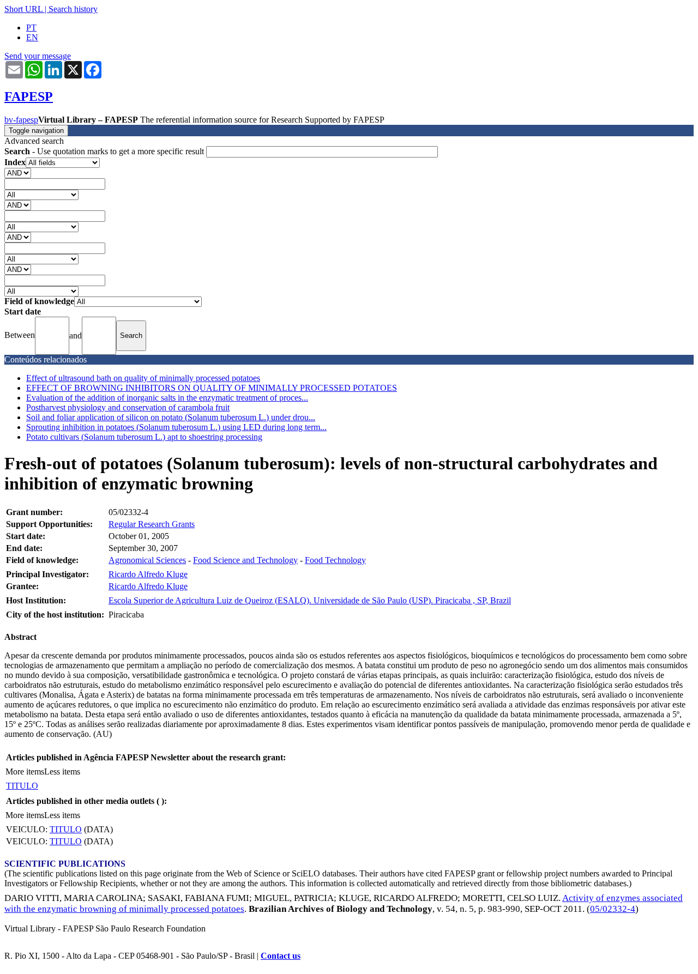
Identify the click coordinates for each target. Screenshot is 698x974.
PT (31, 27)
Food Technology (335, 560)
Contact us (280, 955)
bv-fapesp (21, 119)
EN (32, 37)
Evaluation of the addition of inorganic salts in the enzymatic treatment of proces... (167, 397)
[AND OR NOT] (17, 172)
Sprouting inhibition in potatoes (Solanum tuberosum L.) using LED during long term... (176, 427)
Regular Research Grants (152, 524)
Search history (73, 9)
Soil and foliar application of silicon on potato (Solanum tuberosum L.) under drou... (170, 417)
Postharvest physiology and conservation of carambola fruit (128, 407)
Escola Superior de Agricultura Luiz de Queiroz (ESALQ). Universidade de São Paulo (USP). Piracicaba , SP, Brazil (310, 600)
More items (24, 771)
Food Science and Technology (245, 560)
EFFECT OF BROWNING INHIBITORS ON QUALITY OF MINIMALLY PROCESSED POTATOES (211, 387)
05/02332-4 (612, 909)
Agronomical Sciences (147, 560)
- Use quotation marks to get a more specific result (105, 151)
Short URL (23, 9)
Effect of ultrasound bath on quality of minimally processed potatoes (143, 378)
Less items (62, 771)
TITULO (22, 785)
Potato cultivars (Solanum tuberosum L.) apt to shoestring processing (144, 436)
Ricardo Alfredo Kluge (148, 574)
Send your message (37, 56)
